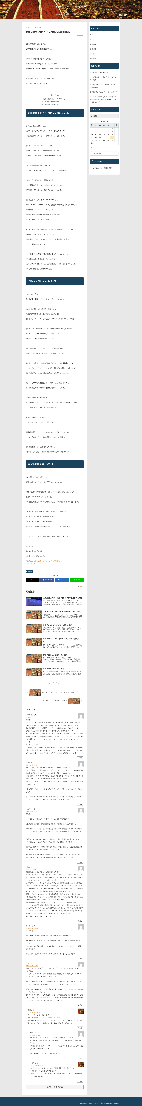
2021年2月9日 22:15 (31, 717)
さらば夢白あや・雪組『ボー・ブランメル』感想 (104, 78)
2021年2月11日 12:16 (32, 966)
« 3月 (91, 148)
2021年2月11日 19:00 (34, 1012)
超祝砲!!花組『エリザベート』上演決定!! (104, 92)
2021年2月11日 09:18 (32, 928)
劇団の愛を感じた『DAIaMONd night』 (55, 99)
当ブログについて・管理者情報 (101, 168)
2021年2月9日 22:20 (31, 765)
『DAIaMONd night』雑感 (51, 101)
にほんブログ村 (31, 563)
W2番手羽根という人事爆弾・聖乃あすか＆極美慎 (103, 86)
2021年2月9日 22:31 (31, 811)
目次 (52, 95)
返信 (81, 758)
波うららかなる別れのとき (99, 72)
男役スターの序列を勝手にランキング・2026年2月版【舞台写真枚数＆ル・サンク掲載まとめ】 (104, 99)
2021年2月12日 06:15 (37, 1065)
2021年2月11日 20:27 (35, 1035)
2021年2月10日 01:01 (32, 869)
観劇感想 (30, 571)
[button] (116, 153)
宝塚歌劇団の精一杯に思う (51, 104)
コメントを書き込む (54, 1087)
